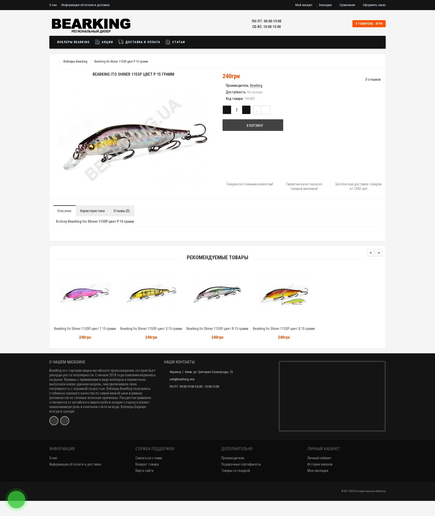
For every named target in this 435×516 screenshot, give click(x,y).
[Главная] (54, 62)
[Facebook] (53, 420)
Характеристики (92, 211)
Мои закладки (317, 471)
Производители (232, 458)
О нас (53, 5)
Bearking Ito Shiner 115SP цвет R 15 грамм (217, 329)
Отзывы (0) (122, 211)
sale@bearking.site (181, 379)
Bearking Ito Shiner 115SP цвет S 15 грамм (151, 329)
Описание (64, 211)
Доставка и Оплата (142, 42)
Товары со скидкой (235, 471)
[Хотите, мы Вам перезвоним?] (16, 499)
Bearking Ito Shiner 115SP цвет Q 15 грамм (284, 329)
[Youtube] (64, 420)
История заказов (320, 464)
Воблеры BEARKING (73, 42)
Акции (107, 42)
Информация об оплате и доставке (85, 5)
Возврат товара (147, 464)
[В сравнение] (265, 110)
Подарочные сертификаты (241, 464)
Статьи (178, 42)
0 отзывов (373, 79)
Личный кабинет (319, 458)
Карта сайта (144, 471)
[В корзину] (73, 322)
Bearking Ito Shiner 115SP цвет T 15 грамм (85, 329)
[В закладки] (257, 110)
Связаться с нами (148, 458)
